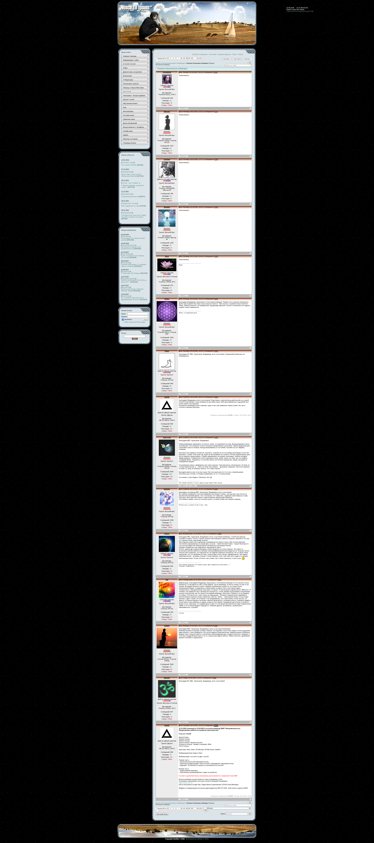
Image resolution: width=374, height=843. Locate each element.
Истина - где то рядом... (130, 183)
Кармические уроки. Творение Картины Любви (132, 290)
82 (181, 58)
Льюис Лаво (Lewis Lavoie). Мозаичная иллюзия (131, 175)
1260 (216, 725)
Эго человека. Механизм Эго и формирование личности (132, 298)
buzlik (167, 397)
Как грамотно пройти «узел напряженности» (131, 248)
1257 (219, 580)
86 (192, 58)
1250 (216, 256)
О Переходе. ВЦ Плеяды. (130, 273)
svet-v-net (167, 437)
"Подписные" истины (129, 203)
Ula (167, 580)
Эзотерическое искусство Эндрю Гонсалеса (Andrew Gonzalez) (133, 216)
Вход (306, 11)
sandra (166, 626)
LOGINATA (167, 72)
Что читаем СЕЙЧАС (129, 165)
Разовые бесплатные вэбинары (197, 63)
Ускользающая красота (129, 196)
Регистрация (298, 11)
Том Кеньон (125, 236)
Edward (167, 678)
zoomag (167, 159)
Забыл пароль (129, 322)
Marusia (167, 111)
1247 (216, 111)
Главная (289, 11)
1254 (216, 437)
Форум (158, 63)
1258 (216, 626)
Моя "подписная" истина (130, 206)
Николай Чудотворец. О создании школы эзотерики (133, 265)
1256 (219, 534)
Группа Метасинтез (128, 245)
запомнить (128, 319)
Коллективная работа (169, 63)
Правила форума (224, 54)
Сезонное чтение (128, 162)
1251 (216, 299)
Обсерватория (127, 172)
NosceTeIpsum (126, 254)
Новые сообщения (200, 54)
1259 (214, 678)
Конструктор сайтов (194, 839)
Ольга (166, 534)
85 (189, 58)
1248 (216, 159)
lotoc (167, 256)
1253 (216, 397)
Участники (213, 54)
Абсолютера (125, 263)
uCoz (207, 839)
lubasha (167, 489)
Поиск (234, 54)
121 (198, 58)
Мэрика (167, 207)
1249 (216, 207)
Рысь (167, 351)
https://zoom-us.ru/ (185, 783)
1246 (215, 72)
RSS (310, 11)
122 (200, 58)
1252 (216, 351)
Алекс (167, 299)
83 (184, 58)
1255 (216, 489)
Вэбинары (181, 63)
